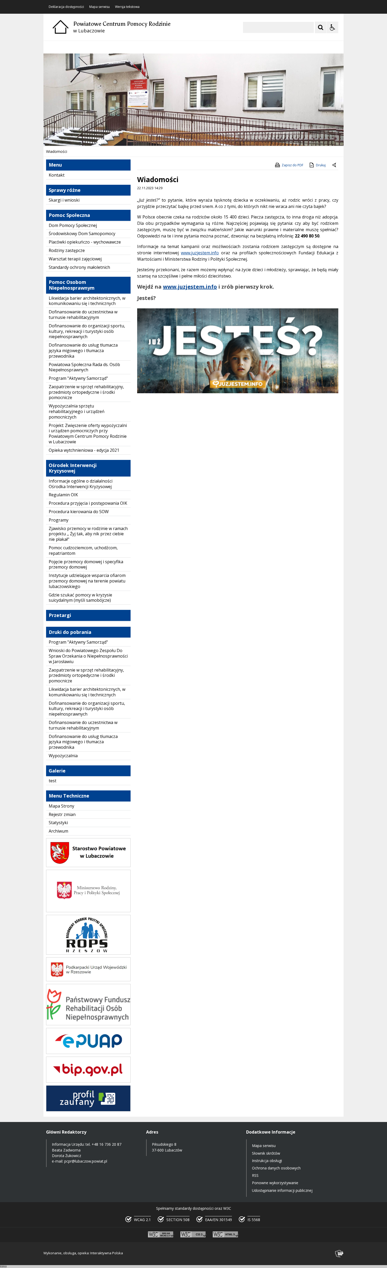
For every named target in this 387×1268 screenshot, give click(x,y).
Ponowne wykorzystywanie (275, 1182)
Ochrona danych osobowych (276, 1167)
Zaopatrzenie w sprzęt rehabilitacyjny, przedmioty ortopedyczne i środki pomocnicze (86, 392)
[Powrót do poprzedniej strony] (334, 165)
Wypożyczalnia (63, 756)
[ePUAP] (88, 1052)
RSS (255, 1175)
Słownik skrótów (266, 1153)
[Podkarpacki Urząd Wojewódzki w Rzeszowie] (88, 979)
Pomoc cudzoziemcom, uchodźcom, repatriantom (83, 550)
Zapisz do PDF (292, 165)
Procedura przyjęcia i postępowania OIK (88, 503)
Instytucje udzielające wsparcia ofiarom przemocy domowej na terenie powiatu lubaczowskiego (87, 580)
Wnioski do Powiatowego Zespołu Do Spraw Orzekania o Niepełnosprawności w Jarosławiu (88, 656)
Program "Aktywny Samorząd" (78, 378)
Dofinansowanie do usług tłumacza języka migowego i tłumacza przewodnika (83, 350)
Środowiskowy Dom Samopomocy (82, 233)
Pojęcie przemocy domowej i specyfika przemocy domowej (86, 564)
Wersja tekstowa (127, 6)
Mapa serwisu (99, 6)
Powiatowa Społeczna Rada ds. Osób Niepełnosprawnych (84, 367)
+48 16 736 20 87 (106, 1144)
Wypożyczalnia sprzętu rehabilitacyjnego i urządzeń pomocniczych (77, 411)
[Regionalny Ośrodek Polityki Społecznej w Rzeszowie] (88, 953)
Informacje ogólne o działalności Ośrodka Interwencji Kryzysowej (80, 483)
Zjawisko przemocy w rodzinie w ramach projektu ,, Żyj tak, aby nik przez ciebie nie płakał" (88, 534)
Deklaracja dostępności (66, 6)
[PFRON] (88, 1023)
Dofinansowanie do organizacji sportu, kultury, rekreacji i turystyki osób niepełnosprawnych (87, 331)
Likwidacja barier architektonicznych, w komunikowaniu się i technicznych (87, 301)
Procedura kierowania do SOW (79, 511)
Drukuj (321, 165)
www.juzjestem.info (200, 253)
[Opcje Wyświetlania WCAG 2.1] (332, 27)
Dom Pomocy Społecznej (73, 225)
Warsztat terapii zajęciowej (75, 259)
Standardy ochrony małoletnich (79, 267)
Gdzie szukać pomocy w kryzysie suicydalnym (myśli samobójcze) (80, 597)
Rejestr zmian (62, 814)
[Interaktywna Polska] (339, 1253)
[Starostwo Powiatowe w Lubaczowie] (88, 865)
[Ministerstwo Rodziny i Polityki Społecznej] (88, 910)
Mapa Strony (61, 806)
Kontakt (56, 175)
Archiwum (58, 831)
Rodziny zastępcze (67, 250)
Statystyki (58, 822)
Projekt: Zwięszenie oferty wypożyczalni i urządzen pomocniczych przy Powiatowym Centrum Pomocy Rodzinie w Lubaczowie (88, 433)
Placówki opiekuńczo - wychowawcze (85, 242)
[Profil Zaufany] (88, 1110)
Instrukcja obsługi (267, 1160)
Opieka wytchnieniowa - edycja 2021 (84, 450)
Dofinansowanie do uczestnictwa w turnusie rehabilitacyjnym (83, 314)
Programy (58, 520)
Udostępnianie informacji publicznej (282, 1190)
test (52, 781)
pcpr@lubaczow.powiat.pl (85, 1161)
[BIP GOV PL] (88, 1081)
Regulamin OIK (63, 495)
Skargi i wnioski (64, 200)
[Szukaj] (320, 27)
